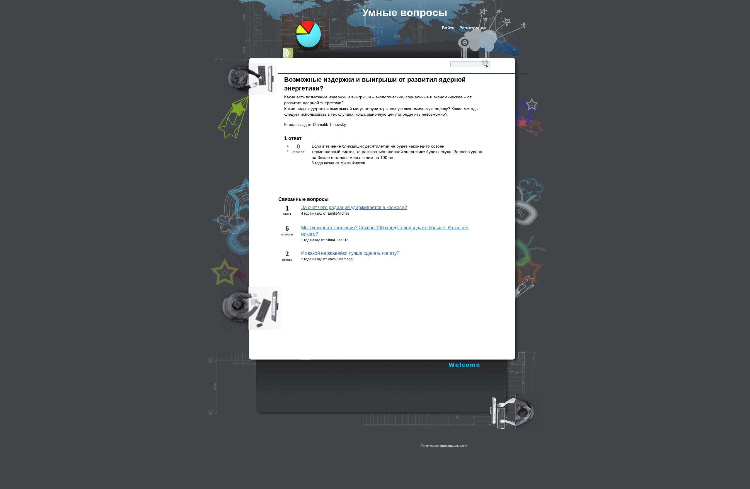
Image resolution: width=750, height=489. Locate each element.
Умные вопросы (404, 12)
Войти (448, 27)
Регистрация (472, 27)
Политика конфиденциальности (443, 445)
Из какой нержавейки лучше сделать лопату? (350, 253)
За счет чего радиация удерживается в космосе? (354, 207)
